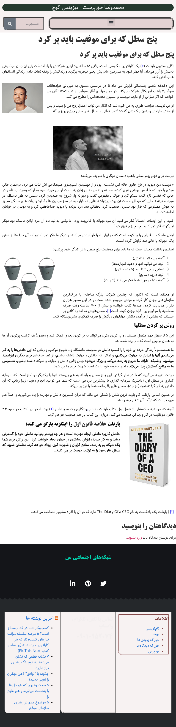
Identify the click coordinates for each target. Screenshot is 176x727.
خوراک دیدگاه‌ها (148, 646)
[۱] (109, 311)
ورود (156, 634)
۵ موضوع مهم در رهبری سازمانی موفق (31, 705)
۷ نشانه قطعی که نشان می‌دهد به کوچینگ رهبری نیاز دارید (30, 662)
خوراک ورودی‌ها (148, 640)
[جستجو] (10, 24)
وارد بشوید (134, 537)
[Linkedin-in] (73, 583)
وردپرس (153, 651)
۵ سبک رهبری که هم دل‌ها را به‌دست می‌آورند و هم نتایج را (28, 691)
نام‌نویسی (152, 628)
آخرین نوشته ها (40, 618)
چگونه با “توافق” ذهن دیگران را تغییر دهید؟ (28, 677)
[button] (111, 22)
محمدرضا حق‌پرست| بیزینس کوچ (88, 7)
